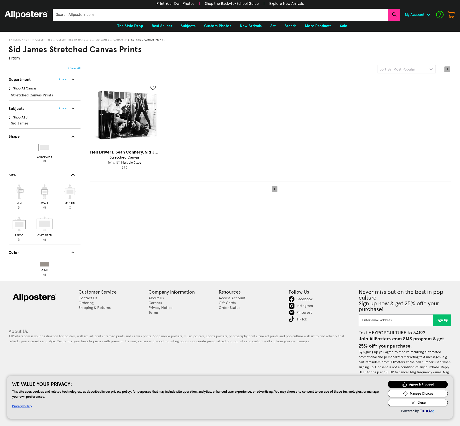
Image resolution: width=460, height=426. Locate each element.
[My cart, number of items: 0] (451, 14)
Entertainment (20, 40)
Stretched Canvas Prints (146, 40)
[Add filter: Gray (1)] (45, 263)
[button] (175, 4)
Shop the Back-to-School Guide (232, 4)
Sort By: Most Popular (397, 69)
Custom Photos (217, 26)
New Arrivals (251, 26)
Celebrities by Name (71, 40)
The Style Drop (130, 26)
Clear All (74, 68)
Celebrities (43, 40)
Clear (63, 108)
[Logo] (26, 14)
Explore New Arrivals (286, 4)
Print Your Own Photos (175, 4)
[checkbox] (19, 196)
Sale (343, 26)
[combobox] (220, 15)
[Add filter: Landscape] (44, 147)
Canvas (119, 40)
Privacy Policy (22, 406)
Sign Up (442, 320)
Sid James (102, 40)
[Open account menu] (428, 15)
